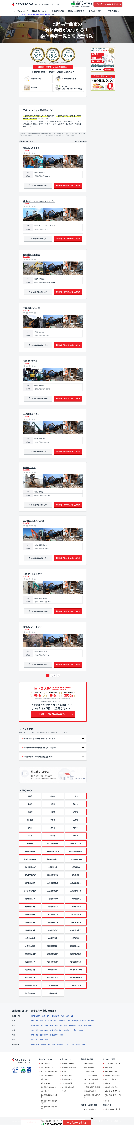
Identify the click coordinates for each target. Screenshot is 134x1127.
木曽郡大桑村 (75, 938)
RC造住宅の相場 (88, 1071)
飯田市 (53, 804)
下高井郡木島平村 (75, 977)
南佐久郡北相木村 (75, 851)
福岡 (32, 1044)
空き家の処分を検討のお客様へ (49, 1096)
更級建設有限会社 (31, 254)
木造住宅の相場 (88, 1063)
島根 (37, 1035)
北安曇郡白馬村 (75, 962)
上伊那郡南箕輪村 (30, 891)
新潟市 (36, 1025)
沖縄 (83, 1044)
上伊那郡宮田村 (75, 891)
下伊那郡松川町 (30, 899)
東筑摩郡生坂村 (75, 946)
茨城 (32, 1020)
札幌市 (38, 1016)
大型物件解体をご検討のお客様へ (49, 1107)
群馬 (41, 1020)
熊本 (58, 1044)
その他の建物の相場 (89, 1091)
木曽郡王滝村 (53, 938)
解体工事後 (108, 1083)
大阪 (51, 1030)
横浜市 (79, 1020)
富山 (42, 1025)
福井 (51, 1025)
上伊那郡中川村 (52, 891)
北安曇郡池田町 (30, 962)
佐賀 (49, 1044)
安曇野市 (30, 843)
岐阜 (65, 1025)
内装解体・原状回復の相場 (91, 1087)
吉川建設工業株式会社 (33, 520)
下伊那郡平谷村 (52, 906)
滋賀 (37, 1030)
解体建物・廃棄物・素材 (112, 1075)
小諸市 (53, 812)
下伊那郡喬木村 (52, 922)
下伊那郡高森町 (52, 899)
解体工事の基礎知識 (68, 1063)
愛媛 (41, 1039)
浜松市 (80, 1025)
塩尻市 (75, 828)
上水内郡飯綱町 (30, 993)
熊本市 (62, 1044)
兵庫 (65, 1030)
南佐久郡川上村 (75, 843)
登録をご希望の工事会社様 (113, 1109)
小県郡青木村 (53, 867)
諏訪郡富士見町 (52, 875)
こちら (55, 701)
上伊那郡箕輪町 (52, 883)
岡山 (41, 1035)
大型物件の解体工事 (68, 1087)
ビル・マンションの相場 (90, 1079)
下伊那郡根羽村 (75, 906)
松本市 (53, 796)
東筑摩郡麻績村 (52, 946)
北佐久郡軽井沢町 (53, 859)
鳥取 (32, 1035)
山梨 (56, 1025)
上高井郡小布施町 (75, 969)
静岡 (70, 1025)
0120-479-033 (53, 1124)
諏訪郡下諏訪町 (30, 875)
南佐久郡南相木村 (53, 851)
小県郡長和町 (75, 867)
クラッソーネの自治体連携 (49, 1071)
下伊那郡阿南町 (75, 899)
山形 (67, 1016)
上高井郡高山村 (30, 977)
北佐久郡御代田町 (75, 859)
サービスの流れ (45, 1063)
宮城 (53, 1016)
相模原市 (90, 1020)
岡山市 (46, 1035)
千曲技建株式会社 (31, 307)
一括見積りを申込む (77, 1122)
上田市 (75, 796)
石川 (46, 1025)
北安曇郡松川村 (52, 962)
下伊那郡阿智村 (30, 906)
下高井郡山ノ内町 (53, 977)
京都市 (46, 1030)
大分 (68, 1044)
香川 (37, 1039)
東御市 (75, 835)
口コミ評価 (26, 150)
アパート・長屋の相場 (90, 1075)
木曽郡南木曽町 (75, 930)
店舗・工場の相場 (88, 1083)
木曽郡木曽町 (30, 946)
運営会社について (46, 1083)
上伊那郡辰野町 (30, 883)
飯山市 (30, 828)
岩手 (48, 1016)
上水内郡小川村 (75, 985)
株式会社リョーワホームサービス (39, 201)
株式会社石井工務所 (32, 627)
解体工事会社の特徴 (47, 1075)
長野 (61, 1025)
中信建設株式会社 (31, 414)
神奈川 (74, 1020)
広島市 (55, 1035)
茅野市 (53, 828)
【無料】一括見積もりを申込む (53, 714)
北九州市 (37, 1044)
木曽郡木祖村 (30, 938)
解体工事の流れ (67, 1075)
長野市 (30, 796)
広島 (51, 1035)
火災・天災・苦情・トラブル (113, 1096)
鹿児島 (78, 1044)
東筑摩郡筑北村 (75, 954)
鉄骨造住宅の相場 (88, 1067)
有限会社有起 (29, 467)
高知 (46, 1039)
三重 (32, 1030)
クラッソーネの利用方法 (112, 1063)
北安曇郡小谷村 (30, 969)
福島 (72, 1016)
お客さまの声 (45, 1091)
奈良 (75, 1030)
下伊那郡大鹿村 (30, 930)
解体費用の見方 (67, 1079)
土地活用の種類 (67, 1083)
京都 (41, 1030)
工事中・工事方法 (110, 1079)
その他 (107, 1101)
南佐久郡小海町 (52, 843)
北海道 (33, 1016)
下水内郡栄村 (53, 993)
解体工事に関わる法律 (69, 1067)
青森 (43, 1016)
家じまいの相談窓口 (89, 1109)
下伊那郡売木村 (52, 914)
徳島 (32, 1039)
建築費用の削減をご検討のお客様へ (49, 1102)
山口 (61, 1035)
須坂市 (30, 812)
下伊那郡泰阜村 (30, 922)
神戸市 (69, 1030)
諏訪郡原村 (76, 875)
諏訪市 (75, 804)
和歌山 (81, 1030)
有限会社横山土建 (31, 148)
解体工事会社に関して (111, 1087)
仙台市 (57, 1016)
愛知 (85, 1025)
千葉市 (63, 1020)
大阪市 (55, 1030)
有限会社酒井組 (30, 360)
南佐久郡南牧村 (30, 851)
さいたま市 (51, 1020)
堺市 (60, 1030)
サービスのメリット (47, 1067)
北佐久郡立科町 (30, 867)
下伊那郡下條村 (30, 914)
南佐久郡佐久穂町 (30, 859)
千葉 (59, 1020)
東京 (68, 1020)
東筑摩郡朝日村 (52, 954)
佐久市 (30, 835)
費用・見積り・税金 (111, 1071)
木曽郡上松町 (53, 930)
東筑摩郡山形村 (30, 954)
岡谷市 (30, 804)
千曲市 (53, 835)
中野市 (53, 820)
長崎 (53, 1044)
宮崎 (73, 1044)
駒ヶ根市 (30, 820)
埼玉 (46, 1020)
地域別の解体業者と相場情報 (91, 1096)
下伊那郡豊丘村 (75, 922)
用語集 (64, 1071)
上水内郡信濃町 (52, 985)
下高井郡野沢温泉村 (30, 985)
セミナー (65, 1091)
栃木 (37, 1020)
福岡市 (43, 1044)
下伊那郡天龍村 (75, 914)
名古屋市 (90, 1025)
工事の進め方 (109, 1067)
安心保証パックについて (48, 1087)
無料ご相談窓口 (45, 1079)
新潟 (32, 1025)
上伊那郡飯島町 (75, 883)
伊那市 (75, 812)
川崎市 (84, 1020)
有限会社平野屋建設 (32, 573)
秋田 (62, 1016)
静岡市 (74, 1025)
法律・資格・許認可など (112, 1091)
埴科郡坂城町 (53, 969)
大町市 (75, 820)
